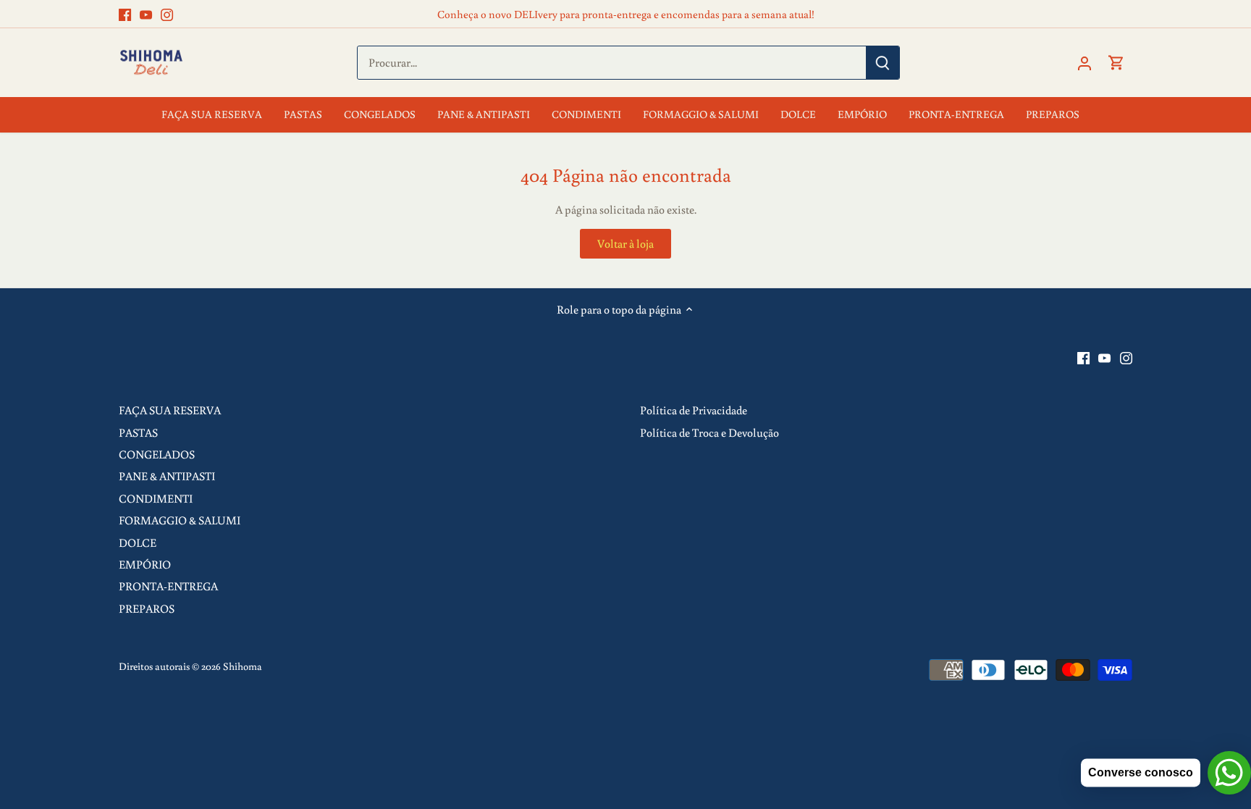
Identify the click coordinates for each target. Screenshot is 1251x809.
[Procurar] (882, 62)
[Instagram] (167, 14)
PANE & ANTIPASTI (167, 476)
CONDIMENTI (156, 498)
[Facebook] (125, 14)
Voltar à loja (625, 243)
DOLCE (137, 542)
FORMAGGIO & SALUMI (179, 520)
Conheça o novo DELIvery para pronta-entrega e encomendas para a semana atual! (625, 14)
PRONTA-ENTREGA (168, 586)
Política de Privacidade (693, 410)
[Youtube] (146, 14)
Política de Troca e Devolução (709, 432)
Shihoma (242, 666)
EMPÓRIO (145, 564)
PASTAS (138, 432)
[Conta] (1084, 63)
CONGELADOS (157, 454)
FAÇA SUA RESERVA (170, 410)
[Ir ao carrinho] (1116, 63)
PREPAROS (146, 608)
